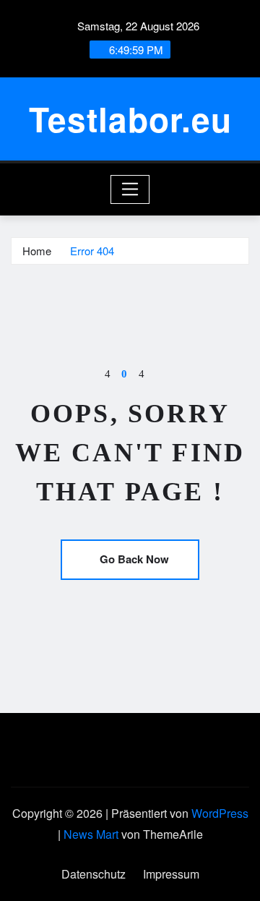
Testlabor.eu (130, 118)
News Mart (91, 834)
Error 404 (92, 250)
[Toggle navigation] (130, 189)
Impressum (171, 874)
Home (36, 250)
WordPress (219, 813)
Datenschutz (93, 874)
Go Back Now (134, 559)
